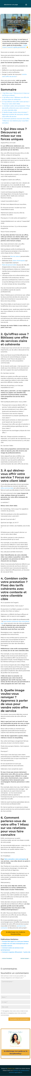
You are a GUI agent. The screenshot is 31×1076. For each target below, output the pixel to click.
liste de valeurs (15, 256)
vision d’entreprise (19, 260)
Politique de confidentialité (20, 1070)
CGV (21, 1072)
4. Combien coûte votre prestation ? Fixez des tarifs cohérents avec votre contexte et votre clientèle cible (16, 108)
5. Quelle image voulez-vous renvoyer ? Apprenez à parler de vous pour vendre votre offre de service (15, 114)
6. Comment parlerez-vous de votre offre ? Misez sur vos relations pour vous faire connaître (15, 121)
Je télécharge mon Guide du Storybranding (15, 933)
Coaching (18, 24)
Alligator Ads (10, 1068)
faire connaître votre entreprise (15, 859)
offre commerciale (7, 488)
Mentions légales (13, 1072)
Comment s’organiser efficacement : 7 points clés (16, 952)
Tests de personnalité (9, 265)
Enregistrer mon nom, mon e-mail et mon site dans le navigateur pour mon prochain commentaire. (14, 1013)
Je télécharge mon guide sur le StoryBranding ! (15, 1052)
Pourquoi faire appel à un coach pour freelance (15, 941)
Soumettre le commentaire (19, 1019)
